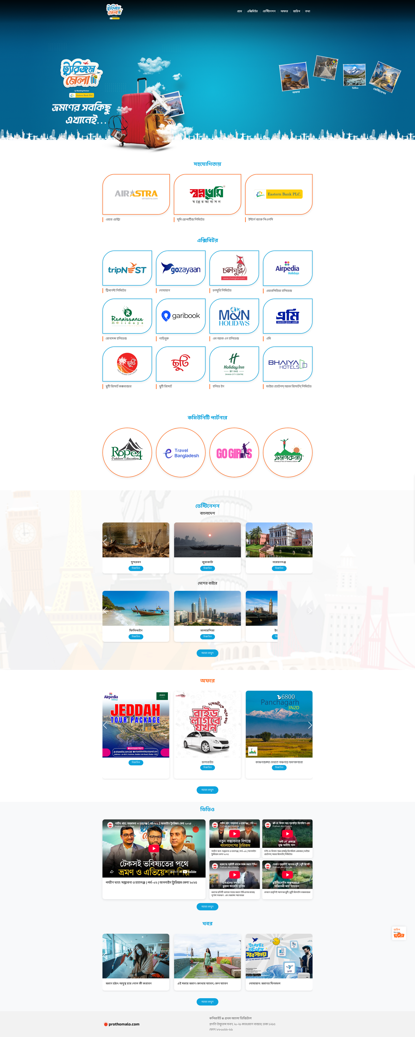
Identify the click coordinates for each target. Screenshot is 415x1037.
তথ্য (307, 11)
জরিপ (296, 11)
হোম (239, 11)
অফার (284, 11)
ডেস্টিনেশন (269, 11)
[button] (310, 542)
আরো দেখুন (207, 653)
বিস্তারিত (136, 568)
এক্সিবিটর (252, 11)
